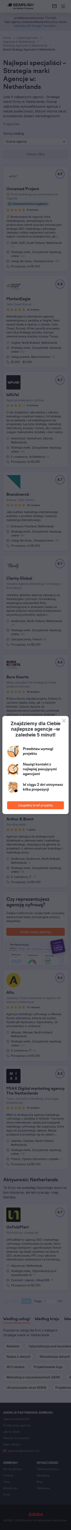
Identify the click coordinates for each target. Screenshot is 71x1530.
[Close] (64, 721)
